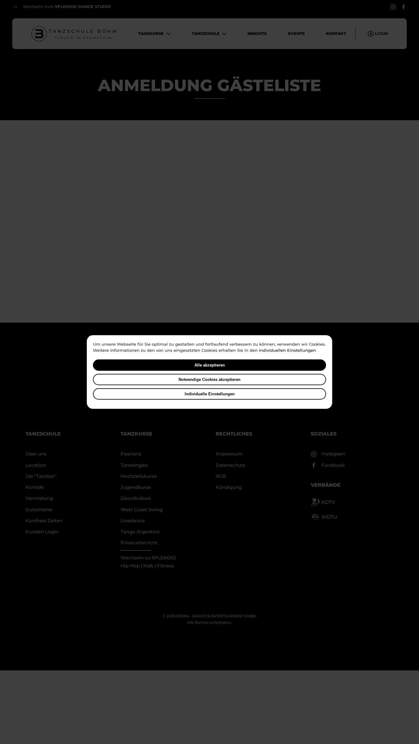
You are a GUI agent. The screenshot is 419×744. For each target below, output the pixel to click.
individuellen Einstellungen (287, 350)
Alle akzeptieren (209, 365)
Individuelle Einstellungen (210, 394)
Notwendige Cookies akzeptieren (209, 379)
